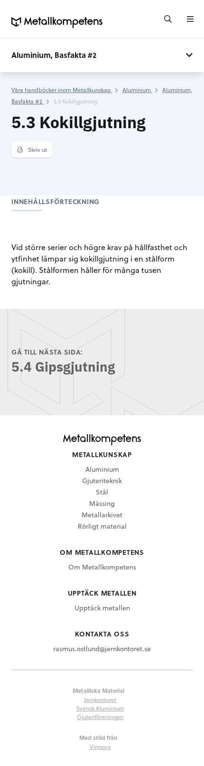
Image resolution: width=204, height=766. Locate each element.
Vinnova (100, 746)
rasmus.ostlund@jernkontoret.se (102, 649)
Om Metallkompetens (102, 567)
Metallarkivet (102, 515)
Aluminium (102, 469)
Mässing (102, 503)
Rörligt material (102, 526)
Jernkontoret (100, 699)
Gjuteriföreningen (100, 716)
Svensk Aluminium (100, 708)
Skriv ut (37, 149)
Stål (102, 492)
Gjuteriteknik (102, 481)
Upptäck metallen (102, 608)
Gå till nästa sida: (47, 352)
